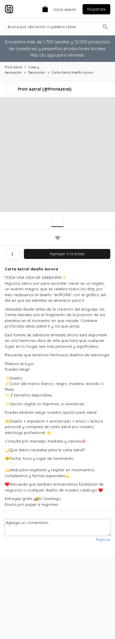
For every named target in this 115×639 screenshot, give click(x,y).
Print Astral (13, 67)
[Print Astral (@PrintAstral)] (11, 89)
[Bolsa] (44, 8)
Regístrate (96, 9)
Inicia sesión (65, 9)
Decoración (36, 72)
